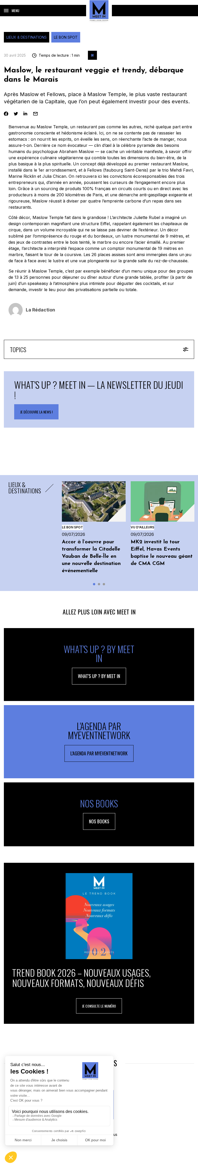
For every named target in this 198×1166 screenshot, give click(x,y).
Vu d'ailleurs (142, 527)
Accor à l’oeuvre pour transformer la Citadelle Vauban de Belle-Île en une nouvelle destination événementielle (91, 556)
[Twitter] (16, 114)
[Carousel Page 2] (99, 584)
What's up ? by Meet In (99, 676)
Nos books (99, 821)
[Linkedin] (25, 114)
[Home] (99, 10)
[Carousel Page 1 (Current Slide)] (94, 584)
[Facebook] (6, 114)
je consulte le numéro (99, 1006)
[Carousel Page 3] (104, 584)
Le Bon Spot (66, 37)
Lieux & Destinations (26, 37)
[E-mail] (35, 114)
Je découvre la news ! (36, 412)
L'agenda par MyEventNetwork (99, 753)
